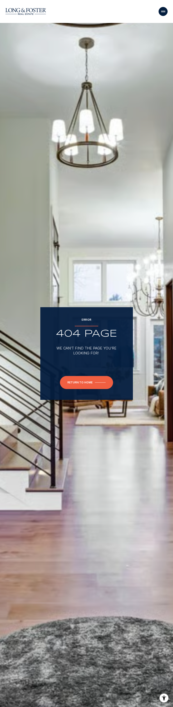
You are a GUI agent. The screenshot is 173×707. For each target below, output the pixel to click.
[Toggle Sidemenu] (163, 11)
